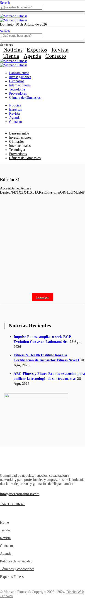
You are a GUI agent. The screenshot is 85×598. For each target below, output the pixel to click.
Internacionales (20, 85)
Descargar (42, 297)
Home (4, 522)
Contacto (55, 56)
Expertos (37, 50)
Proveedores (18, 93)
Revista (60, 50)
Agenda (32, 56)
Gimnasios (16, 81)
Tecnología (17, 89)
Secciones (6, 45)
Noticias (12, 50)
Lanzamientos (19, 73)
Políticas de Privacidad (16, 561)
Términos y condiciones (17, 569)
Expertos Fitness (12, 577)
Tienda (11, 56)
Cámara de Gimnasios (25, 97)
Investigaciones (20, 77)
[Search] (42, 12)
